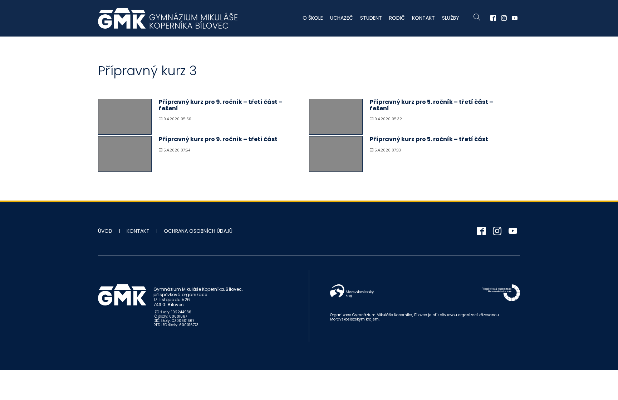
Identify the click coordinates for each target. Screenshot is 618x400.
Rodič (397, 17)
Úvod (105, 231)
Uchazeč (341, 17)
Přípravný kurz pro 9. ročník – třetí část (218, 139)
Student (371, 17)
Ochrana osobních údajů (198, 231)
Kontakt (423, 17)
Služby (450, 17)
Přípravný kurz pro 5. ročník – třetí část (429, 139)
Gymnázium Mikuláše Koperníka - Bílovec (167, 18)
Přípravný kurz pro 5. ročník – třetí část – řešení (431, 105)
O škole (313, 17)
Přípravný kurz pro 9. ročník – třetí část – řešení (221, 105)
